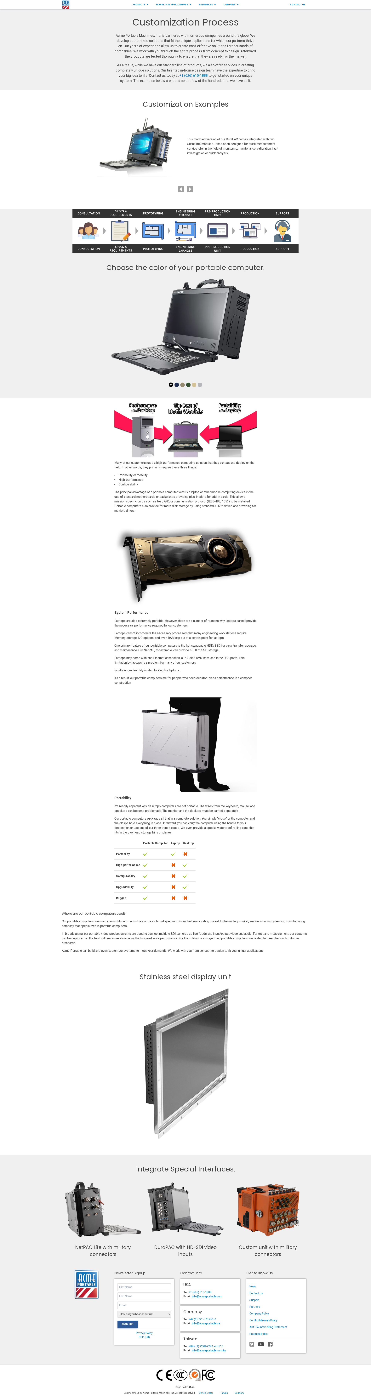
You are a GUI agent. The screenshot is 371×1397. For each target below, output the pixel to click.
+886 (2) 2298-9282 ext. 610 (206, 1346)
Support (254, 1300)
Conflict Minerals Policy (263, 1320)
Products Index (258, 1333)
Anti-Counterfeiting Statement (268, 1327)
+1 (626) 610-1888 (194, 75)
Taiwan (224, 1393)
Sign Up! (128, 1324)
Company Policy (259, 1313)
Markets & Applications (172, 4)
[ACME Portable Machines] (66, 4)
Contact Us (297, 4)
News (252, 1286)
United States (206, 1393)
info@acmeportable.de (206, 1323)
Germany (239, 1393)
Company (230, 4)
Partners (254, 1306)
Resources (206, 4)
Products (139, 4)
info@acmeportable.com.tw (209, 1350)
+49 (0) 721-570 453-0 (202, 1319)
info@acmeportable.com (207, 1296)
